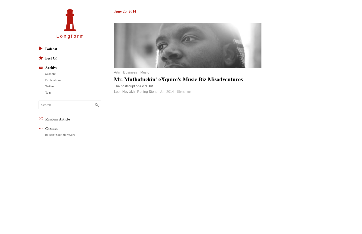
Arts (117, 72)
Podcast (51, 48)
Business (130, 72)
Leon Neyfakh (124, 91)
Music (144, 72)
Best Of (51, 58)
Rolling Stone (147, 91)
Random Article (57, 119)
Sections (50, 73)
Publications (53, 80)
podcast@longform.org (60, 134)
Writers (49, 86)
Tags (48, 92)
